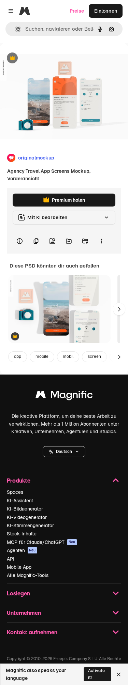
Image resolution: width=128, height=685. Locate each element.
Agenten (21, 550)
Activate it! (96, 674)
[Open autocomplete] (15, 29)
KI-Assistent (20, 501)
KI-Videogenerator (27, 517)
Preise (77, 11)
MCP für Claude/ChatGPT (41, 542)
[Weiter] (119, 309)
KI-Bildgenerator (25, 509)
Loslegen (18, 593)
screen (94, 356)
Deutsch (64, 451)
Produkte (18, 480)
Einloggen (105, 11)
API (10, 559)
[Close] (118, 674)
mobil (68, 356)
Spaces (15, 492)
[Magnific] (64, 396)
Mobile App (19, 567)
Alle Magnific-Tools (27, 575)
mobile (41, 356)
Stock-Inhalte (22, 534)
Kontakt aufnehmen (32, 632)
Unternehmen (24, 612)
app (17, 356)
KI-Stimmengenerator (30, 525)
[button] (64, 451)
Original (43, 58)
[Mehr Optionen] (101, 241)
